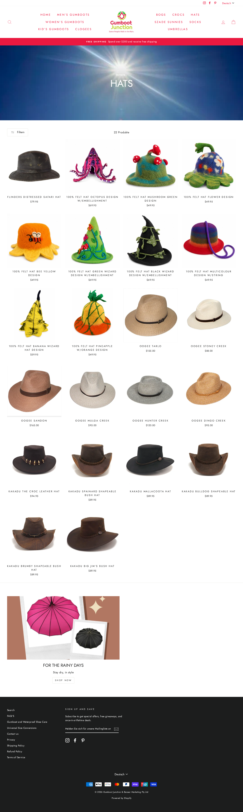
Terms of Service (16, 757)
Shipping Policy (15, 745)
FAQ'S (10, 716)
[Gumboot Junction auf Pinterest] (83, 740)
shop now (63, 680)
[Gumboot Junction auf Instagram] (67, 740)
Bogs (161, 15)
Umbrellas (178, 29)
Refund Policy (14, 751)
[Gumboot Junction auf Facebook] (75, 740)
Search (11, 710)
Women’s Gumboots (65, 22)
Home (45, 15)
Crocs (178, 15)
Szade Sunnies (169, 22)
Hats (195, 15)
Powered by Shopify (121, 798)
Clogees (83, 29)
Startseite (120, 74)
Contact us (12, 734)
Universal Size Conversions (21, 728)
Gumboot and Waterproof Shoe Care (27, 722)
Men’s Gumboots (73, 15)
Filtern (20, 132)
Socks (195, 22)
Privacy (11, 739)
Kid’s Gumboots (53, 29)
